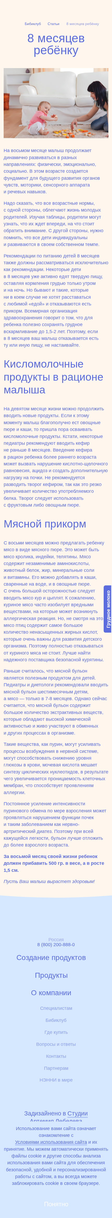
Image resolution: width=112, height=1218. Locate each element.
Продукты (51, 975)
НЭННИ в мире (56, 1080)
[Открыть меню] (104, 7)
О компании (51, 993)
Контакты (56, 1056)
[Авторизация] (62, 7)
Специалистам (56, 1008)
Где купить (56, 1032)
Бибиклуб (56, 1020)
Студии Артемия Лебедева (59, 1117)
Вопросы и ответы (56, 1044)
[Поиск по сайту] (91, 7)
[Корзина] (77, 7)
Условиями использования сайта (51, 1142)
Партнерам (56, 1068)
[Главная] (20, 7)
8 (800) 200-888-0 (56, 944)
